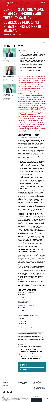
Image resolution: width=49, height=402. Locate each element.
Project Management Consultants (23, 383)
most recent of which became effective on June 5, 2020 (32, 258)
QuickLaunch (21, 381)
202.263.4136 (6, 61)
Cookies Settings (36, 396)
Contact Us (6, 381)
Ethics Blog (36, 383)
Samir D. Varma (6, 58)
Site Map (5, 385)
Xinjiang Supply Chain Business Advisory (28, 137)
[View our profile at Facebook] (11, 392)
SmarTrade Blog (37, 389)
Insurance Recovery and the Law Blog (39, 385)
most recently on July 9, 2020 (38, 269)
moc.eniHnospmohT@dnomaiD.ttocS (11, 101)
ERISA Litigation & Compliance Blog (37, 381)
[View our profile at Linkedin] (4, 392)
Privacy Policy (7, 400)
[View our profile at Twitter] (8, 392)
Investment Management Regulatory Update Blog (39, 388)
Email (42, 42)
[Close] (47, 399)
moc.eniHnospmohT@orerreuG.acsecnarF (12, 80)
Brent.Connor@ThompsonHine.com (26, 311)
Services (36, 3)
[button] (42, 3)
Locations (5, 382)
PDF (44, 42)
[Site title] (8, 3)
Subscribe (5, 383)
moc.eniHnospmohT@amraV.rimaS (10, 63)
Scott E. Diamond (7, 94)
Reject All (36, 398)
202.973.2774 (6, 79)
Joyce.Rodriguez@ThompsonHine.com (26, 327)
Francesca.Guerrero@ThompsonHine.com (27, 305)
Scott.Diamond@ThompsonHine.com (26, 319)
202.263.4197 (6, 99)
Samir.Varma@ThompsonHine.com (25, 298)
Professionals (28, 3)
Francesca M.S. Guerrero (8, 76)
